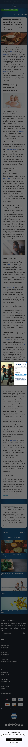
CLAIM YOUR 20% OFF (20, 374)
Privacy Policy (13, 737)
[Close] (26, 731)
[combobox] (16, 372)
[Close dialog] (26, 363)
